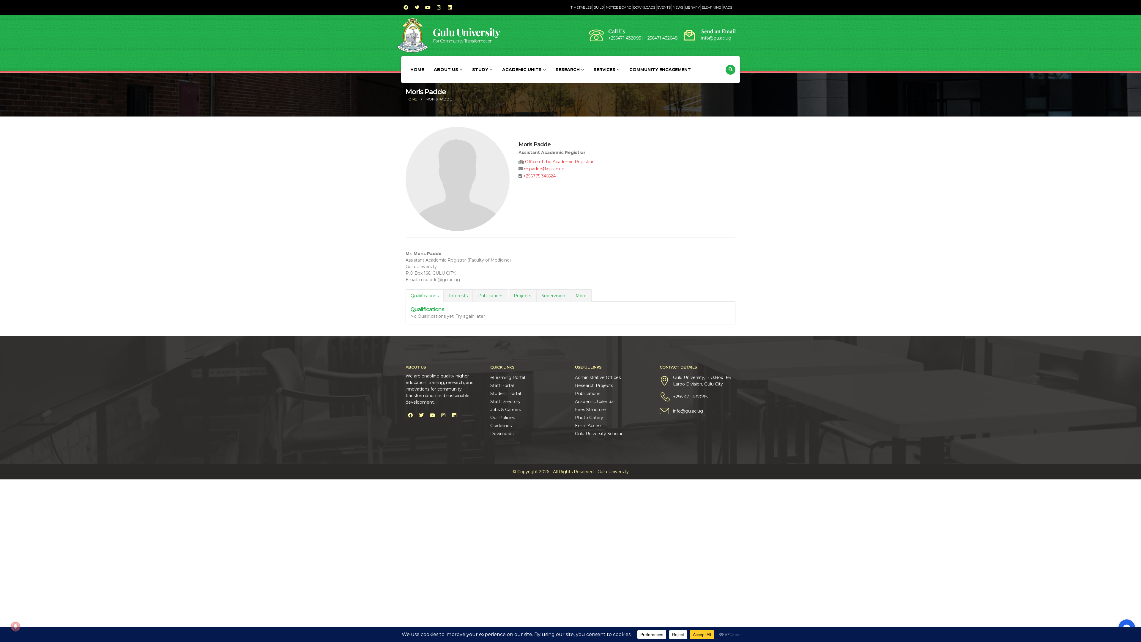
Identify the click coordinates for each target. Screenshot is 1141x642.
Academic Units (522, 69)
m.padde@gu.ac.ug (544, 168)
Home (417, 69)
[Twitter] (417, 7)
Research (568, 69)
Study (480, 69)
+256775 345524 (539, 176)
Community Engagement (660, 69)
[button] (730, 70)
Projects (522, 295)
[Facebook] (406, 7)
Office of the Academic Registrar (559, 161)
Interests (458, 295)
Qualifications (425, 295)
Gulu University (466, 32)
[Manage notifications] (15, 626)
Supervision (553, 295)
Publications (490, 295)
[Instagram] (439, 7)
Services (604, 69)
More (581, 295)
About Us (446, 69)
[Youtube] (428, 7)
